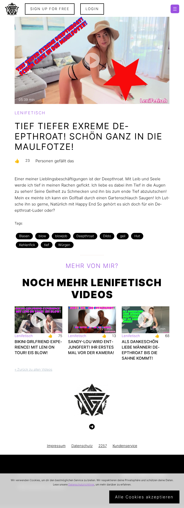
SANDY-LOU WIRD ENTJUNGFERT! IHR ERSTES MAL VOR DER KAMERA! (91, 347)
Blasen (24, 236)
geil (122, 236)
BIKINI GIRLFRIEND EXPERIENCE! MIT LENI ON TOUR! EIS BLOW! (38, 347)
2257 (102, 446)
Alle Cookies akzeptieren (144, 497)
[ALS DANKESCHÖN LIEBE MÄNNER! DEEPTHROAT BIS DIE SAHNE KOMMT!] (145, 319)
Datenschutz (82, 446)
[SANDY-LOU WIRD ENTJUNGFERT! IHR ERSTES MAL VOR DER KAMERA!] (92, 319)
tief (46, 245)
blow (42, 236)
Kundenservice (125, 446)
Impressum (56, 446)
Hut (137, 236)
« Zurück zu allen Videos (33, 369)
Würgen (64, 245)
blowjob (61, 236)
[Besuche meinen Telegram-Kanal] (92, 426)
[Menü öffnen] (175, 9)
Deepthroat (85, 236)
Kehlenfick (27, 245)
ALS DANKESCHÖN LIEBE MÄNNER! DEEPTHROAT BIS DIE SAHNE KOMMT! (140, 350)
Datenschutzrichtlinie (81, 484)
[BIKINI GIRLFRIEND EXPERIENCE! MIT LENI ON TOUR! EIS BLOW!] (38, 319)
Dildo (107, 236)
